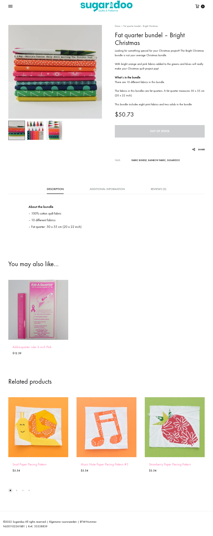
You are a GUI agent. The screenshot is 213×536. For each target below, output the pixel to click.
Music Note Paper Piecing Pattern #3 (104, 464)
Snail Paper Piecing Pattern (29, 464)
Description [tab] (55, 189)
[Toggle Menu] (10, 6)
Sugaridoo (173, 160)
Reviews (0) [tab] (158, 189)
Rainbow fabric (157, 160)
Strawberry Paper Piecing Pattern (170, 464)
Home (117, 26)
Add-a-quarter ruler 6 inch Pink (32, 347)
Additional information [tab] (107, 189)
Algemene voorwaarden (63, 522)
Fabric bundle (139, 160)
